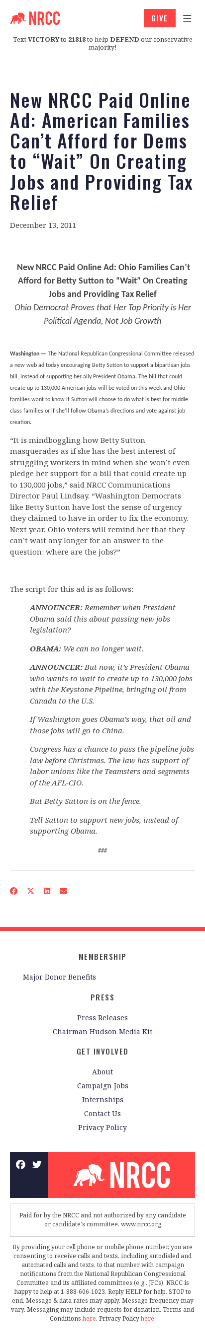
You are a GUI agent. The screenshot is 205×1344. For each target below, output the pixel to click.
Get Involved (103, 1051)
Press (103, 996)
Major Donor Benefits (59, 977)
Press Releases (102, 1017)
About (102, 1071)
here (89, 1318)
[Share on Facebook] (13, 891)
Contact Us (102, 1113)
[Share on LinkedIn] (47, 891)
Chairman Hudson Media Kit (102, 1031)
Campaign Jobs (102, 1085)
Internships (102, 1099)
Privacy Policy (102, 1127)
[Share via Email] (63, 891)
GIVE (159, 17)
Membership (103, 956)
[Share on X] (30, 891)
